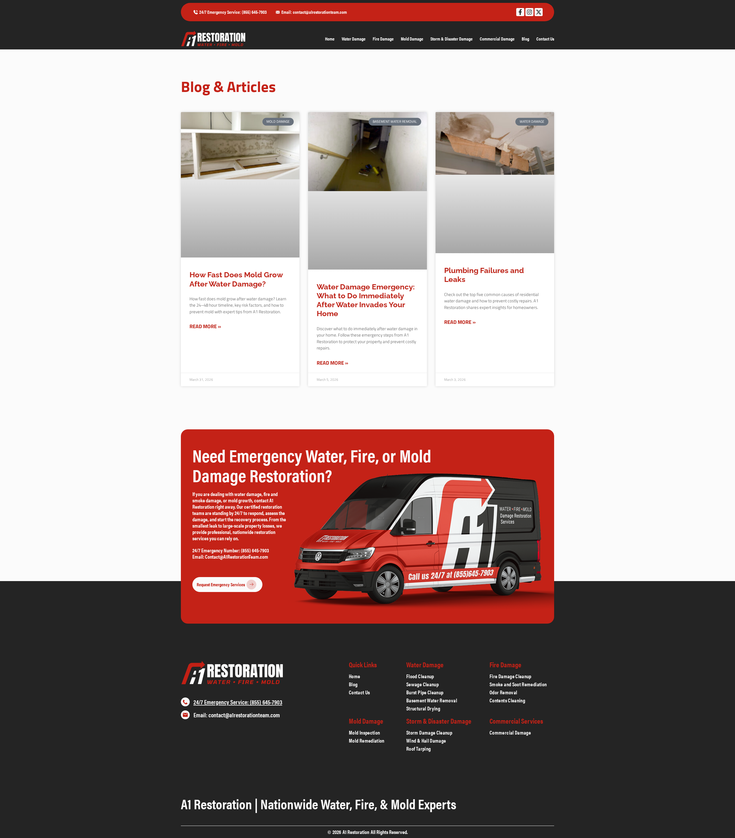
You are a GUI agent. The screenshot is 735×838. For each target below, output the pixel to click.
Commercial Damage (497, 39)
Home (329, 39)
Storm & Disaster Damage (451, 39)
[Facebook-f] (520, 12)
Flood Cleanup (420, 676)
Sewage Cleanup (422, 684)
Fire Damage (383, 39)
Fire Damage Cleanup (510, 676)
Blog (525, 39)
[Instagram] (529, 12)
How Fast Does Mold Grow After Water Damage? (236, 279)
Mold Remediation (366, 740)
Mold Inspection (364, 732)
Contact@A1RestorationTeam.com (236, 556)
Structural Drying (423, 708)
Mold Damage (412, 39)
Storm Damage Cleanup (429, 732)
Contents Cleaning (507, 700)
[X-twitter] (539, 12)
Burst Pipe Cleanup (424, 692)
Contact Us (545, 39)
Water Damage (353, 39)
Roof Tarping (418, 748)
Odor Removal (503, 692)
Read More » (205, 326)
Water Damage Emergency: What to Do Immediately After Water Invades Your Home (366, 300)
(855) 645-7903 (255, 550)
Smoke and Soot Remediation (519, 684)
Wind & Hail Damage (426, 740)
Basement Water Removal (431, 700)
